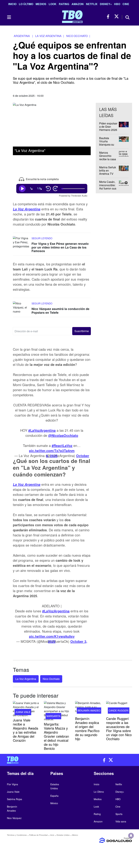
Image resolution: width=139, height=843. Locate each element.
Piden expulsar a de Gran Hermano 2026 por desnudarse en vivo (108, 129)
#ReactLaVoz (62, 445)
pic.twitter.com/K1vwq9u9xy (52, 636)
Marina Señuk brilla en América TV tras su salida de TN (107, 173)
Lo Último (26, 4)
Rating (64, 4)
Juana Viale (22, 712)
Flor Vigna (12, 784)
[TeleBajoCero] (37, 759)
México (54, 803)
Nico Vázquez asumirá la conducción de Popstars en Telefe (60, 311)
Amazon (78, 4)
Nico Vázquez (14, 818)
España (54, 795)
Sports (118, 814)
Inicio (12, 4)
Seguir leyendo (42, 238)
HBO (117, 4)
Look (52, 4)
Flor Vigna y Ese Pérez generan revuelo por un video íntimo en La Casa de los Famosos (60, 247)
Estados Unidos (63, 835)
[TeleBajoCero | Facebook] (109, 17)
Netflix (91, 4)
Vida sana (120, 821)
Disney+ (106, 4)
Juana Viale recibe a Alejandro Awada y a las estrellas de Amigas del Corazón (25, 730)
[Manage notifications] (131, 835)
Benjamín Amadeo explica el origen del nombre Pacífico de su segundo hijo (87, 728)
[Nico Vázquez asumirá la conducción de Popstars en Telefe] (21, 307)
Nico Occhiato (51, 679)
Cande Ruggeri (118, 710)
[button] (81, 331)
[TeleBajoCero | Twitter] (116, 17)
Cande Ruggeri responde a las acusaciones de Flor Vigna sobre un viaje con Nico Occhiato (119, 728)
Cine (126, 4)
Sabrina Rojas (14, 799)
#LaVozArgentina (42, 430)
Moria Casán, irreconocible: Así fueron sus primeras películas (107, 188)
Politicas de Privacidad (38, 835)
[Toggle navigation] (8, 17)
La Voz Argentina (26, 209)
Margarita (53, 716)
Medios (41, 4)
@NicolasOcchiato (63, 435)
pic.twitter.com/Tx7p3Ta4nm (52, 450)
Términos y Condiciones (17, 835)
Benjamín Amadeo (89, 710)
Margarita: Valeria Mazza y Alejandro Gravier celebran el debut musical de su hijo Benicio (56, 736)
